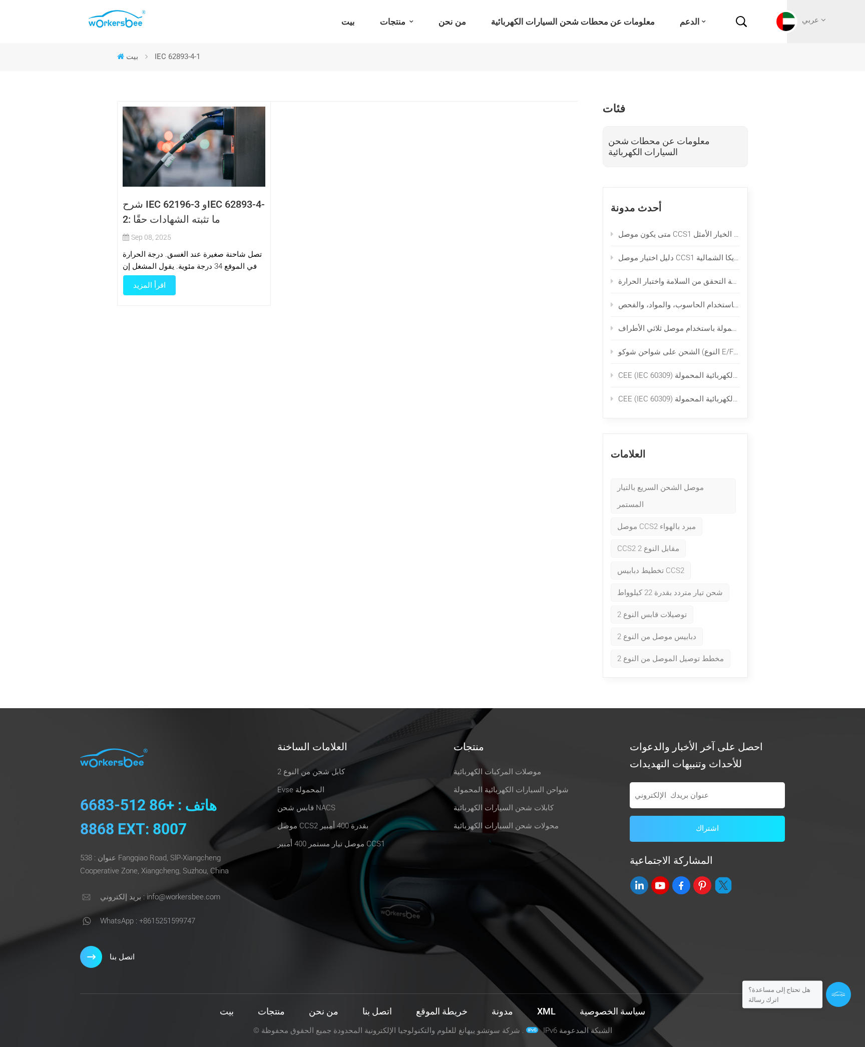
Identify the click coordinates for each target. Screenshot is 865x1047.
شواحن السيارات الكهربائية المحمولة (511, 789)
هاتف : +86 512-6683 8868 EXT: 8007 (148, 817)
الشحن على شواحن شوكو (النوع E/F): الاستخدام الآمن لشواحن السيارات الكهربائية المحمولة (679, 351)
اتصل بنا (122, 956)
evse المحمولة (300, 789)
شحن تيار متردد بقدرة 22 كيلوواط (670, 592)
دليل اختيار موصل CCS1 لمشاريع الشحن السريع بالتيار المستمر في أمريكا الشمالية (679, 257)
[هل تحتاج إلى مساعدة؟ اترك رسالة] (838, 994)
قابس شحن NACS (306, 807)
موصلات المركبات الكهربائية (497, 771)
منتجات (393, 22)
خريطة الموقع (442, 1011)
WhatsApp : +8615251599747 (147, 920)
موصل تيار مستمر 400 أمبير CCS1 (331, 843)
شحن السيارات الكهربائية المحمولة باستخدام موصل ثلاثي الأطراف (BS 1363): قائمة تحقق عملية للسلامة (679, 328)
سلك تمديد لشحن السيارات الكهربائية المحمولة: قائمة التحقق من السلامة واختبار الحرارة (679, 281)
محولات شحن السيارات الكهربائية (506, 825)
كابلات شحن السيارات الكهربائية (504, 807)
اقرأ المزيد (149, 285)
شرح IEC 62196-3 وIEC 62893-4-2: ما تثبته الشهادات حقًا (194, 211)
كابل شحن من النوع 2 (311, 771)
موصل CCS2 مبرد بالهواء (656, 526)
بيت (348, 22)
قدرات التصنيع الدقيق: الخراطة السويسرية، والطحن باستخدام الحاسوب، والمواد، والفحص (679, 304)
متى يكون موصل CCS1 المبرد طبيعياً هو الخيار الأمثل (679, 234)
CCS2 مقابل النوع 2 (648, 548)
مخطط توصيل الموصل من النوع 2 (670, 658)
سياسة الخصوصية (612, 1011)
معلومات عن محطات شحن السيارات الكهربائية (573, 22)
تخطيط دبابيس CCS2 (650, 570)
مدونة (502, 1011)
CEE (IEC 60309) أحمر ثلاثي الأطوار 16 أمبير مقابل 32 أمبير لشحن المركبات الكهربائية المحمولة (679, 375)
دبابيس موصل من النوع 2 (656, 636)
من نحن (452, 22)
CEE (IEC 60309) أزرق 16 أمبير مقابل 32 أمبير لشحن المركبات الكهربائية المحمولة (679, 398)
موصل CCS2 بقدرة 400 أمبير (322, 825)
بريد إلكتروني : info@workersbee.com (160, 896)
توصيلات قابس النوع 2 (652, 614)
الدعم (690, 22)
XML (546, 1011)
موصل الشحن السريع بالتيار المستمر (660, 496)
